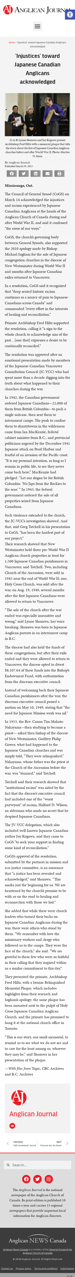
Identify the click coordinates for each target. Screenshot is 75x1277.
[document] (37, 638)
